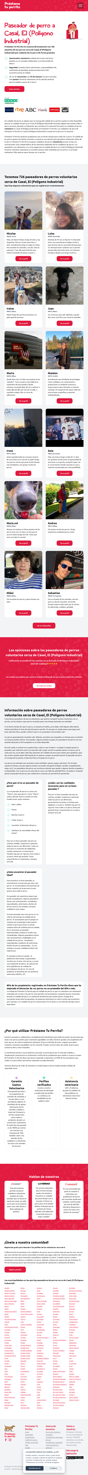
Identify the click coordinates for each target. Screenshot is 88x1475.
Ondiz (54, 1337)
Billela (22, 1303)
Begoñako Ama (9, 1405)
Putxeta (55, 1369)
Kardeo (39, 1340)
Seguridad (29, 1434)
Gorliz (38, 1311)
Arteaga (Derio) (9, 1353)
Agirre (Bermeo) (9, 1303)
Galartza (23, 1389)
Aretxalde (7, 1329)
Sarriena (71, 1311)
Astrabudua (8, 1366)
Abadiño (7, 1288)
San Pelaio (72, 1288)
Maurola (55, 1288)
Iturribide (39, 1332)
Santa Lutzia (72, 1298)
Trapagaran (72, 1324)
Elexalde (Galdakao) (26, 1350)
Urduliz (71, 1361)
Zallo (70, 1387)
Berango (23, 1290)
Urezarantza (72, 1363)
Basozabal (7, 1402)
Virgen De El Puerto (75, 1379)
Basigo (6, 1400)
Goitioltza (39, 1306)
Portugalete (56, 1366)
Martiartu (39, 1408)
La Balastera (40, 1345)
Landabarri (40, 1356)
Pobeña (55, 1363)
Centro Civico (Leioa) (27, 1314)
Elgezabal (23, 1361)
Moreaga (55, 1314)
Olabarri (55, 1329)
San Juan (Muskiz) (58, 1392)
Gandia (23, 1400)
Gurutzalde (40, 1319)
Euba (22, 1387)
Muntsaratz (56, 1319)
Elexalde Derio (25, 1348)
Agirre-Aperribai (9, 1298)
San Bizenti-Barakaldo (59, 1379)
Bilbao (22, 1301)
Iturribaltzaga (41, 1329)
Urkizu (71, 1371)
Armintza (7, 1337)
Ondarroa (55, 1335)
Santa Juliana (73, 1296)
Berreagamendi (25, 1298)
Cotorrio (23, 1319)
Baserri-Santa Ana (10, 1397)
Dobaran (23, 1332)
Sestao (71, 1314)
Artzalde (7, 1361)
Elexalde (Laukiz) (25, 1356)
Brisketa (23, 1309)
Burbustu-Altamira (26, 1311)
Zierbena (71, 1395)
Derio (22, 1329)
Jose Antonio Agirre (43, 1337)
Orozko (55, 1345)
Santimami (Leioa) (74, 1301)
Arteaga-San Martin (10, 1356)
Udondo (71, 1340)
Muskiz (55, 1324)
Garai (22, 1402)
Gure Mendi (40, 1316)
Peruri (55, 1358)
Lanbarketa (40, 1353)
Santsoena (72, 1303)
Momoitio (55, 1309)
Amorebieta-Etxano (10, 1319)
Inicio (27, 1432)
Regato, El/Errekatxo (59, 1371)
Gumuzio (39, 1314)
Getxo (38, 1298)
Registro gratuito (15, 1270)
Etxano (23, 1382)
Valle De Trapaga (74, 1376)
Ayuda (27, 1447)
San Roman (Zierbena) (75, 1290)
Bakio (6, 1382)
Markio (39, 1405)
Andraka (7, 1322)
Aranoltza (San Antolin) (11, 1327)
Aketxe (7, 1306)
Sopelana (71, 1316)
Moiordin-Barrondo (58, 1306)
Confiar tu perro (31, 1440)
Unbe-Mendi (72, 1356)
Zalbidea (71, 1384)
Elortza (23, 1366)
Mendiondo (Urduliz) (59, 1298)
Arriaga (7, 1343)
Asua (6, 1369)
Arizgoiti (7, 1332)
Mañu (38, 1402)
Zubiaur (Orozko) (74, 1400)
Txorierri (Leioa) (74, 1337)
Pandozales (56, 1348)
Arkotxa (7, 1335)
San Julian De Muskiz (59, 1395)
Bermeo (23, 1293)
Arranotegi (8, 1340)
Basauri (7, 1395)
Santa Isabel (72, 1293)
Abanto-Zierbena (9, 1296)
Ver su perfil (23, 259)
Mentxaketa (56, 1301)
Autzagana (8, 1379)
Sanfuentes (56, 1387)
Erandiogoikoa (25, 1371)
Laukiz (38, 1379)
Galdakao (23, 1392)
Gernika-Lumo (41, 1296)
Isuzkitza (39, 1327)
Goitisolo (39, 1309)
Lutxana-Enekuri (41, 1400)
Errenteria (24, 1376)
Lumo (38, 1397)
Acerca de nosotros (53, 1432)
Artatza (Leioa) (9, 1350)
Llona (38, 1392)
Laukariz (39, 1376)
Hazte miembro (14, 89)
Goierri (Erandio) (42, 1301)
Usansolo (71, 1374)
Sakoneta (55, 1374)
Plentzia (55, 1361)
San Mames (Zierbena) (59, 1397)
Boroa (22, 1306)
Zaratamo (72, 1389)
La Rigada (39, 1366)
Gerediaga (40, 1293)
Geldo (38, 1290)
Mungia (55, 1316)
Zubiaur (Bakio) (73, 1397)
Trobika (71, 1332)
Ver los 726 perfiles (44, 626)
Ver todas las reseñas (44, 686)
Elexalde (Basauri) (26, 1345)
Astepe (7, 1363)
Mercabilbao (56, 1303)
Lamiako (39, 1350)
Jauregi (39, 1335)
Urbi (70, 1358)
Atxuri (6, 1374)
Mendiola (55, 1293)
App (26, 1445)
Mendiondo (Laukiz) (58, 1296)
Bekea (6, 1408)
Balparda (7, 1387)
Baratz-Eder (8, 1392)
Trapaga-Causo (73, 1322)
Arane (6, 1324)
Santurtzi (71, 1306)
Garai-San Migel (25, 1408)
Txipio (71, 1335)
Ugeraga (71, 1353)
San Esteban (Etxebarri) (60, 1384)
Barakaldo (7, 1389)
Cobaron (23, 1316)
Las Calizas (40, 1371)
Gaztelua (39, 1288)
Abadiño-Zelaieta (9, 1290)
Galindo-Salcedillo (26, 1395)
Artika (6, 1358)
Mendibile (56, 1290)
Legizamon (40, 1382)
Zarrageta (72, 1392)
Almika (6, 1314)
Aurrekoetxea (9, 1376)
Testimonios (29, 1437)
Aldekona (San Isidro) (11, 1311)
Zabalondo (72, 1382)
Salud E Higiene (57, 1376)
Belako (23, 1288)
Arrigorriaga (8, 1345)
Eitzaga (23, 1343)
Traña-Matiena (73, 1319)
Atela (6, 1371)
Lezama (39, 1389)
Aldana (6, 1309)
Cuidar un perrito (31, 1442)
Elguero (23, 1363)
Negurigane (56, 1327)
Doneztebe (24, 1335)
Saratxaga (72, 1309)
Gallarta (23, 1397)
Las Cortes (40, 1374)
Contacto (49, 1434)
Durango (23, 1337)
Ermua (22, 1374)
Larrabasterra (41, 1369)
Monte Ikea (56, 1311)
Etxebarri (23, 1384)
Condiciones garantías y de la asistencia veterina (54, 1445)
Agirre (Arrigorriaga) (11, 1301)
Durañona (23, 1340)
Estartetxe (24, 1379)
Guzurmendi (40, 1324)
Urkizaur (71, 1369)
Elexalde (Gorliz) (25, 1353)
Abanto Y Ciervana (10, 1293)
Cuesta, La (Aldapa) (26, 1324)
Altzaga (7, 1316)
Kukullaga (39, 1343)
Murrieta (55, 1322)
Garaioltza (24, 1405)
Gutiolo (39, 1322)
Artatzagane (8, 1348)
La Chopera (40, 1348)
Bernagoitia (24, 1296)
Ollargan (55, 1332)
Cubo (22, 1322)
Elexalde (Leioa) (25, 1358)
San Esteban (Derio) (58, 1382)
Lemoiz (39, 1387)
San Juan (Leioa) (57, 1389)
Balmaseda (8, 1384)
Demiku (23, 1327)
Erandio (23, 1369)
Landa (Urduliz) (41, 1363)
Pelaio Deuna (57, 1356)
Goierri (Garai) (41, 1303)
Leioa (38, 1384)
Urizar (71, 1366)
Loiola (38, 1395)
